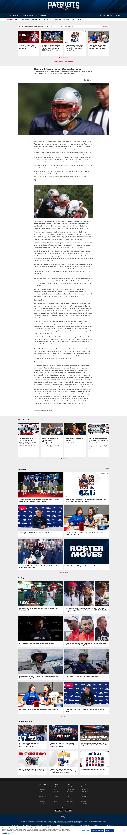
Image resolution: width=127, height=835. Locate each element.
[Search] (100, 15)
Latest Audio (42, 791)
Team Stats (56, 793)
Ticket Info (70, 786)
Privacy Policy (14, 825)
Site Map (42, 803)
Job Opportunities (84, 801)
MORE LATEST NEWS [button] (63, 572)
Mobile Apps (84, 796)
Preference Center (111, 825)
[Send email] (88, 80)
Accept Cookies (109, 830)
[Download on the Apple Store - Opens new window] (58, 810)
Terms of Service (27, 825)
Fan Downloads (85, 793)
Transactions (56, 796)
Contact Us (85, 803)
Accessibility (39, 825)
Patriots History (43, 798)
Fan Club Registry (84, 789)
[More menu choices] (47, 15)
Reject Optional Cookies (97, 830)
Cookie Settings (98, 825)
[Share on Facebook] (82, 80)
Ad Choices (72, 825)
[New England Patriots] (63, 817)
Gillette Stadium (70, 798)
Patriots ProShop (84, 786)
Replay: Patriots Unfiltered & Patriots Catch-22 (36, 26)
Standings (56, 801)
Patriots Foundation (43, 796)
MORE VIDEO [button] (63, 716)
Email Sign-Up (85, 791)
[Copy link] (91, 80)
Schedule (56, 798)
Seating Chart (70, 796)
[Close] (124, 830)
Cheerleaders (42, 801)
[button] (60, 57)
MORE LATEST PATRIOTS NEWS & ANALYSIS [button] (63, 61)
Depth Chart (56, 789)
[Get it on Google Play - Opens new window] (68, 811)
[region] (63, 830)
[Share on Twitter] (85, 80)
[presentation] (108, 57)
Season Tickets (70, 791)
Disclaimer (49, 825)
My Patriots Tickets (70, 789)
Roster (56, 786)
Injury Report (56, 791)
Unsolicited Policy (60, 825)
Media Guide (84, 798)
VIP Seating (70, 793)
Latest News (42, 786)
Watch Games (70, 801)
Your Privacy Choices (85, 825)
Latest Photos (42, 793)
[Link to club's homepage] (4, 15)
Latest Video (42, 789)
